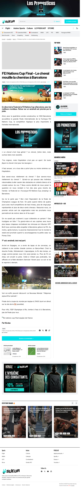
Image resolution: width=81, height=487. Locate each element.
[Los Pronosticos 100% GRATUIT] (40, 8)
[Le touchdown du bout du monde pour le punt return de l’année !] (38, 351)
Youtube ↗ (57, 462)
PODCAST (56, 450)
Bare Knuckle (5, 35)
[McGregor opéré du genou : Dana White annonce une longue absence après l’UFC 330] (14, 422)
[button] (3, 28)
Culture (28, 453)
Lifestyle (28, 456)
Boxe (13, 35)
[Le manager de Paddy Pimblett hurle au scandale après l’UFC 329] (58, 96)
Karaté (27, 35)
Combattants (29, 459)
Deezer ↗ (56, 459)
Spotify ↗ (56, 456)
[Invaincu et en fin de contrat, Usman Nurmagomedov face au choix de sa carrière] (66, 422)
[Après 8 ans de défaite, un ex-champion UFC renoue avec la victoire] (58, 50)
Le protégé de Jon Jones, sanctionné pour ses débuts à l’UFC (70, 72)
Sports (14, 39)
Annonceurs (18, 485)
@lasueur (63, 106)
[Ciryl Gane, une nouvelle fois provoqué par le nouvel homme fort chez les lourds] (58, 84)
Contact (3, 485)
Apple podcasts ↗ (59, 453)
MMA (42, 32)
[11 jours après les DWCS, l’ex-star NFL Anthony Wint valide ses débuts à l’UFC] (58, 62)
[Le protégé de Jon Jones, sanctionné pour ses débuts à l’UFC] (58, 73)
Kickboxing (34, 35)
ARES (57, 32)
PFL (52, 32)
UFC (47, 32)
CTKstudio (72, 485)
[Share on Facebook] (39, 330)
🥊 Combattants (33, 32)
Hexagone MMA (65, 32)
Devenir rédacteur (26, 485)
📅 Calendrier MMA (21, 32)
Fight (65, 52)
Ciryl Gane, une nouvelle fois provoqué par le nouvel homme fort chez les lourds (70, 83)
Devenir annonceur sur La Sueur (66, 283)
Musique (14, 353)
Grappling (20, 35)
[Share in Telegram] (46, 330)
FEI (15, 304)
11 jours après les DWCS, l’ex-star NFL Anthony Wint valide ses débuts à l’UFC (70, 60)
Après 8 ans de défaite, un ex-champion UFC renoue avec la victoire (70, 49)
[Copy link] (49, 330)
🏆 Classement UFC (7, 32)
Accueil (3, 39)
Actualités (9, 39)
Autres (27, 450)
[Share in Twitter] (43, 330)
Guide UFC (29, 462)
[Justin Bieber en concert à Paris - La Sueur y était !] (14, 351)
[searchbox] (35, 21)
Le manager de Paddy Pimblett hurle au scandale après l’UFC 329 (70, 94)
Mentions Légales (10, 485)
